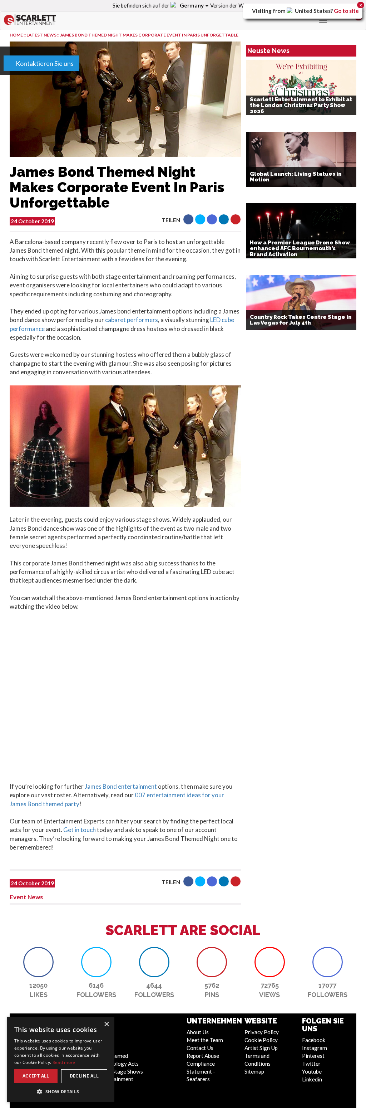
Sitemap (254, 1071)
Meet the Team (205, 1040)
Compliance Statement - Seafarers (201, 1071)
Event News (26, 897)
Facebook (314, 1040)
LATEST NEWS (41, 35)
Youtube (312, 1071)
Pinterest (313, 1055)
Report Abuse (203, 1055)
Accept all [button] (36, 1076)
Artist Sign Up (261, 1048)
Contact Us (200, 1048)
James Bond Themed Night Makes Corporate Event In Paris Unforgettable (149, 35)
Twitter (311, 1063)
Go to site (346, 11)
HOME (16, 35)
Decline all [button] (84, 1076)
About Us (198, 1032)
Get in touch (79, 829)
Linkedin (312, 1079)
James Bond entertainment (121, 786)
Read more (64, 1062)
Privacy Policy (261, 1032)
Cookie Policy (261, 1040)
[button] (188, 219)
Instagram (314, 1048)
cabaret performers (131, 320)
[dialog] (60, 1059)
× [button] (106, 1024)
